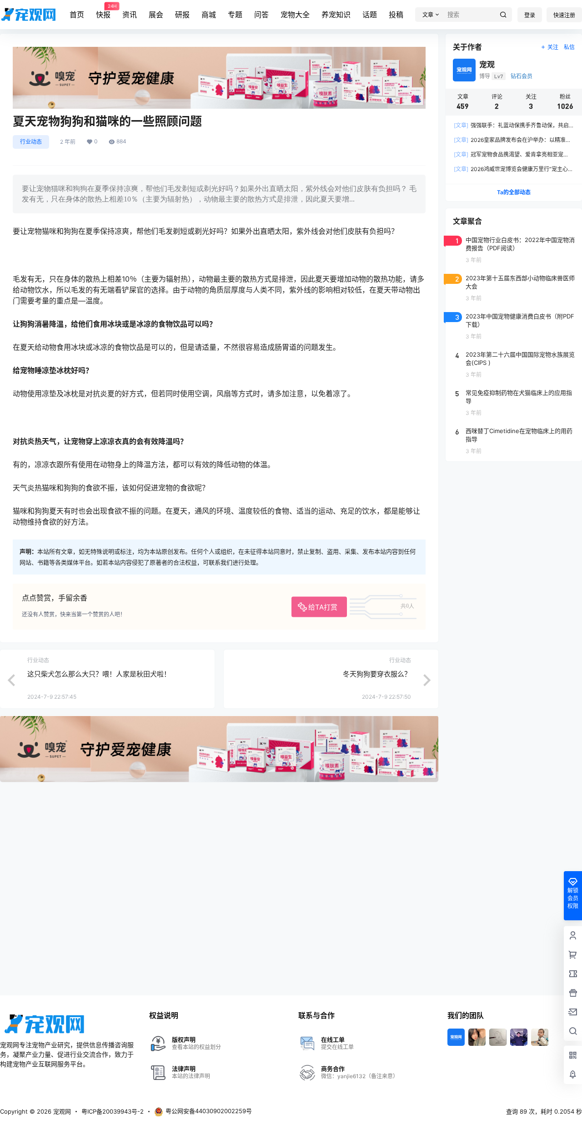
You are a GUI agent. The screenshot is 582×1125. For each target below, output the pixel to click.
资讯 (129, 14)
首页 (77, 14)
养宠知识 (336, 14)
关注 (552, 47)
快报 (103, 11)
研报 (182, 14)
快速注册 (564, 15)
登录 (529, 15)
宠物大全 (295, 14)
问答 (261, 14)
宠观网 (61, 1111)
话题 (369, 14)
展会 (156, 14)
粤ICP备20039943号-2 (112, 1111)
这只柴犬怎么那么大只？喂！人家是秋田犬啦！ (99, 674)
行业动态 (31, 141)
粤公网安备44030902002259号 (209, 1111)
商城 (208, 14)
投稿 (396, 14)
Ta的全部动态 (514, 192)
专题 (235, 14)
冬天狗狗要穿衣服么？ (377, 674)
